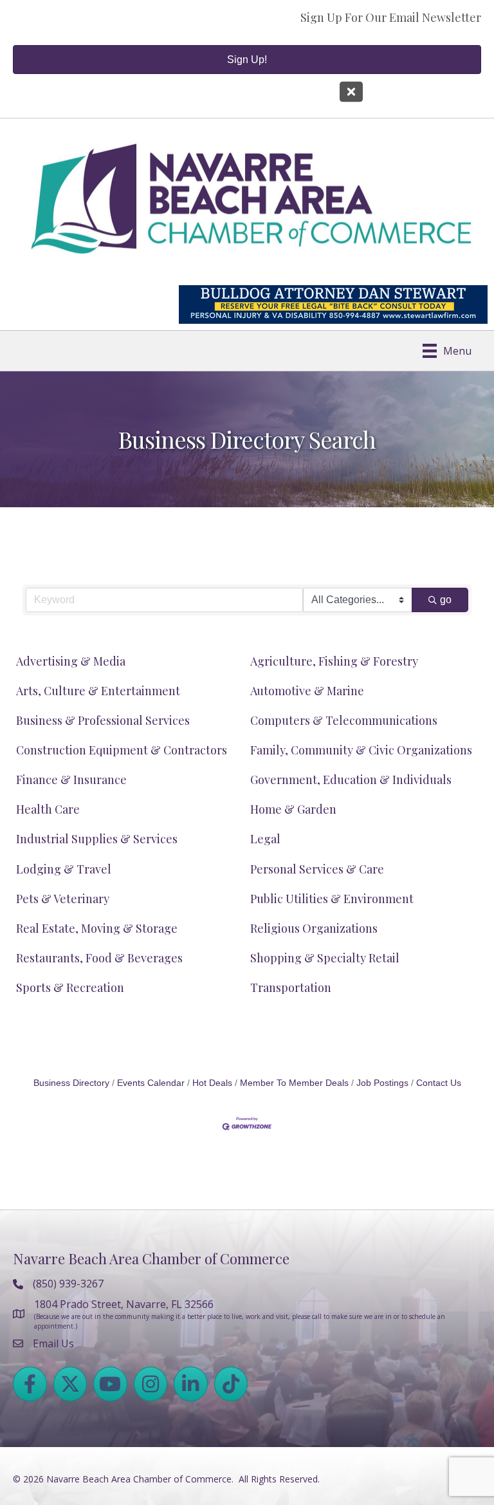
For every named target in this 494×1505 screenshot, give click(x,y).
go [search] (446, 599)
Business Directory (71, 1083)
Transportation (290, 987)
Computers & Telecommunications (343, 720)
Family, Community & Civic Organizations (361, 750)
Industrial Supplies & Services (97, 838)
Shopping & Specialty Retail (324, 958)
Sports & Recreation (70, 987)
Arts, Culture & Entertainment (98, 690)
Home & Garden (293, 809)
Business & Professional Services (103, 720)
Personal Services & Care (317, 869)
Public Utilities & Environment (332, 898)
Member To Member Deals (294, 1083)
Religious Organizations (314, 928)
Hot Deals (212, 1083)
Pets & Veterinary (62, 898)
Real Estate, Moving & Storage (97, 928)
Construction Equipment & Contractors (121, 750)
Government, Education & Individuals (351, 779)
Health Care (48, 809)
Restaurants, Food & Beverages (99, 958)
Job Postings (382, 1083)
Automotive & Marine (307, 690)
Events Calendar (151, 1083)
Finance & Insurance (71, 779)
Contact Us (438, 1083)
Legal (265, 838)
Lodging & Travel (63, 869)
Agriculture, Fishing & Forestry (334, 661)
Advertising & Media (70, 661)
